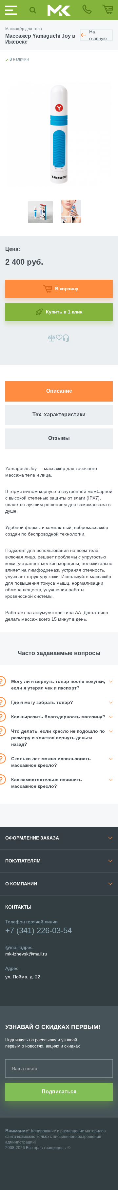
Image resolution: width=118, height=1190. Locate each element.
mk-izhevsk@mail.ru (26, 953)
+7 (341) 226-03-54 (38, 930)
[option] (43, 208)
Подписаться (59, 1091)
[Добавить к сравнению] (51, 338)
